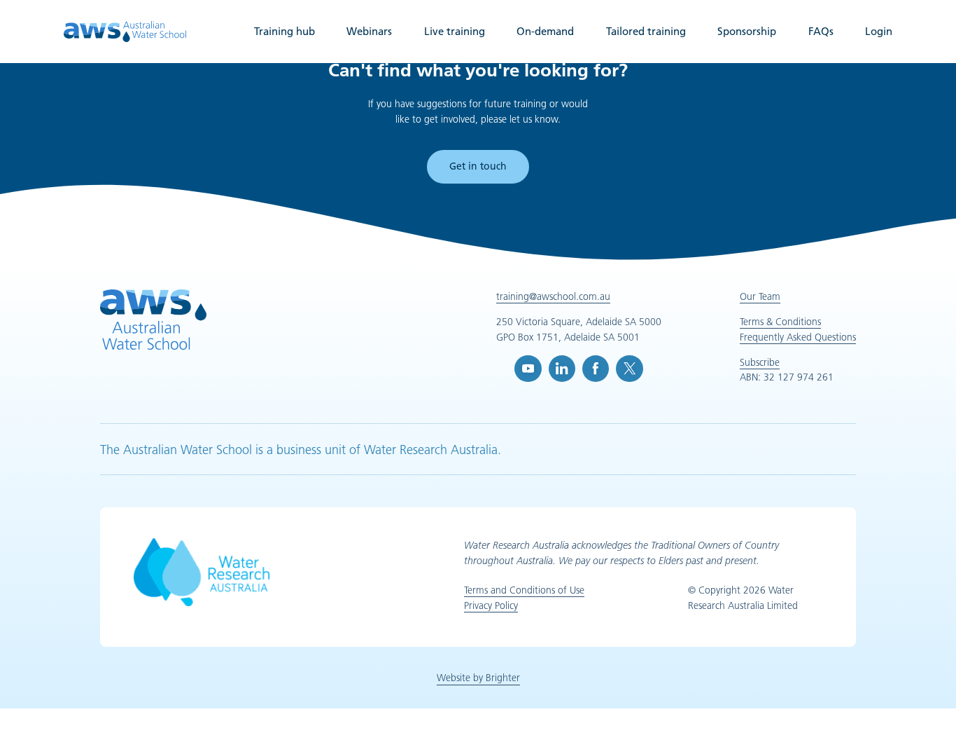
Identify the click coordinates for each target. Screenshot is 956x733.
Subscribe (760, 362)
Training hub (284, 31)
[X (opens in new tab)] (629, 368)
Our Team (760, 296)
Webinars (369, 31)
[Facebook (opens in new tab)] (595, 368)
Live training (454, 31)
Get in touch (478, 166)
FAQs (821, 31)
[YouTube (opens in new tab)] (527, 368)
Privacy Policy (491, 605)
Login (878, 31)
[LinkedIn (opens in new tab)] (562, 368)
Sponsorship (746, 31)
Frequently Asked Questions (798, 337)
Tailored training (646, 31)
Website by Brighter (478, 677)
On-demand (545, 31)
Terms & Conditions (780, 321)
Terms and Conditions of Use (524, 590)
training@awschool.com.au (553, 296)
